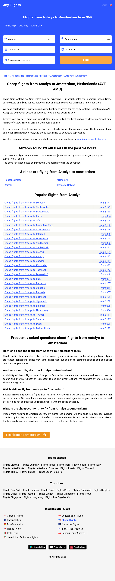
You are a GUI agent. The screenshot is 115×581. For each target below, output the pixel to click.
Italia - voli (12, 533)
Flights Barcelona (82, 490)
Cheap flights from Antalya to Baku (22, 278)
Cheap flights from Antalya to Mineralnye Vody (28, 225)
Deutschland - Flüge (72, 515)
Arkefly (8, 185)
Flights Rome (63, 490)
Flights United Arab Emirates (43, 468)
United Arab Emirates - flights (22, 537)
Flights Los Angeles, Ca (57, 497)
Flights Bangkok (101, 490)
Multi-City (36, 25)
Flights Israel (48, 464)
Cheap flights (14, 520)
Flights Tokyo (84, 493)
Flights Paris (47, 490)
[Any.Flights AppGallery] (77, 548)
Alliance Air (62, 180)
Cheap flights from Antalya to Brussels (24, 292)
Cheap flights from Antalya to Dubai (23, 323)
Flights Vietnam (11, 464)
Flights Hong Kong (33, 497)
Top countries (56, 457)
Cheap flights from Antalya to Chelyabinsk (26, 247)
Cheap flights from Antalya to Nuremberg (26, 310)
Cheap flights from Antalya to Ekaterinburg (26, 211)
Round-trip (10, 25)
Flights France (27, 472)
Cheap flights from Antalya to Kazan (23, 216)
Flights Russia (67, 468)
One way (23, 25)
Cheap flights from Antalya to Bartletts (25, 283)
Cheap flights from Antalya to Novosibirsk (26, 238)
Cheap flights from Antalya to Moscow (24, 202)
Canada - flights (15, 515)
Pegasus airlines (12, 180)
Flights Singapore (12, 497)
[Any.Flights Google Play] (37, 548)
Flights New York (12, 490)
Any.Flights (12, 5)
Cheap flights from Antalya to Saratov (24, 319)
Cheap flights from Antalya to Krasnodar (25, 265)
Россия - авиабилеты (74, 533)
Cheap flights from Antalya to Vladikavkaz (26, 243)
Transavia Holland (66, 185)
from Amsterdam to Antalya (91, 139)
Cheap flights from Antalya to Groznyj (24, 252)
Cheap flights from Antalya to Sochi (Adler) (27, 207)
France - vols (14, 528)
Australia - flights (70, 524)
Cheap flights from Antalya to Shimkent (25, 296)
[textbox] (29, 39)
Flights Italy (94, 464)
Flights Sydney (45, 493)
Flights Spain (79, 464)
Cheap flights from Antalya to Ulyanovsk (25, 301)
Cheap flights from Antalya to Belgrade (25, 305)
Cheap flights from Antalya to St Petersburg (27, 229)
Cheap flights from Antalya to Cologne (24, 287)
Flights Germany (30, 464)
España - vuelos (15, 524)
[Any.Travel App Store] (57, 548)
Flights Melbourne (65, 493)
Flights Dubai (10, 493)
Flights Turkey (10, 472)
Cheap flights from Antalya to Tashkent (25, 270)
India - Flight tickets (72, 528)
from (105, 202)
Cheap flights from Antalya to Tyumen (24, 314)
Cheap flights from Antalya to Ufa (22, 220)
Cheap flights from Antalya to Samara (24, 261)
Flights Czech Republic (50, 472)
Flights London (31, 490)
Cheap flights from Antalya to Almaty (24, 256)
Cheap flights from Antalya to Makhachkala (27, 328)
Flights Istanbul (27, 493)
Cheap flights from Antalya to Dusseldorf (26, 274)
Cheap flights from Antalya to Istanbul (24, 234)
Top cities (56, 483)
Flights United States (14, 468)
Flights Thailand (85, 468)
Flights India (63, 464)
